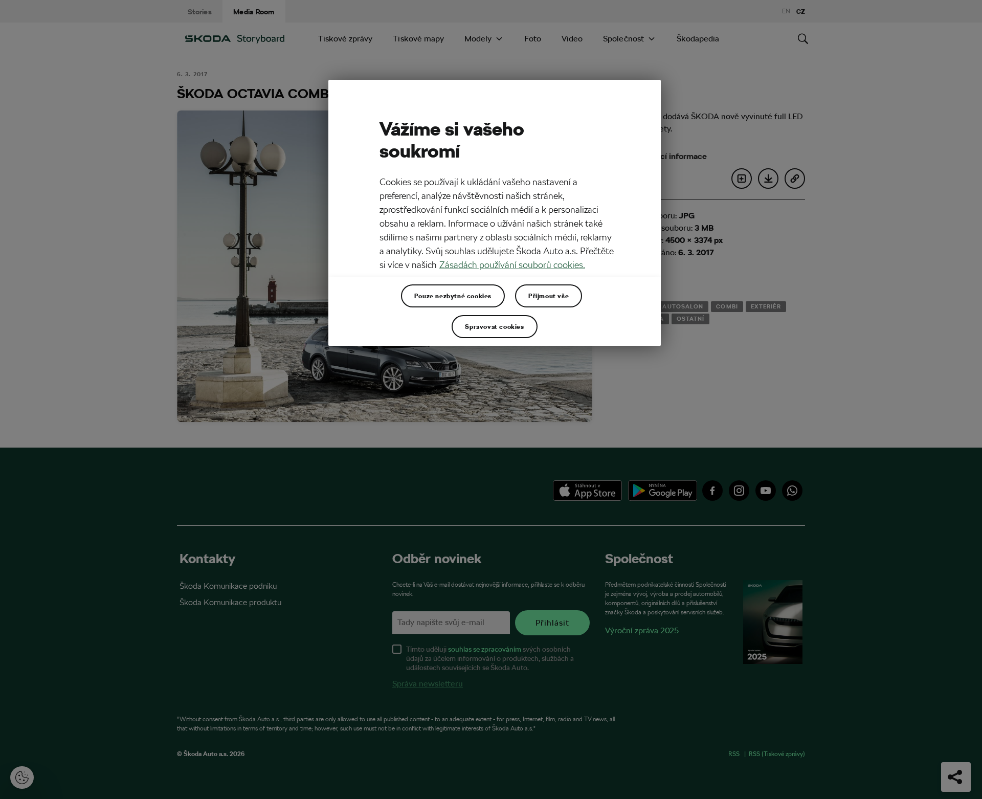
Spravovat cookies (494, 326)
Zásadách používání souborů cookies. (512, 264)
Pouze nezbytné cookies (453, 296)
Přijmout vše (548, 296)
